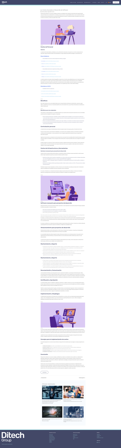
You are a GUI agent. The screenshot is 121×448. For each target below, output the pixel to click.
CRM (42, 420)
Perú (43, 63)
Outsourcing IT (94, 2)
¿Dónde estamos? (75, 435)
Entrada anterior (43, 377)
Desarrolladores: (45, 56)
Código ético (98, 434)
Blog (106, 2)
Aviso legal (98, 436)
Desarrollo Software (73, 2)
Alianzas (99, 2)
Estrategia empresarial (44, 403)
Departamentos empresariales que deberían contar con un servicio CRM (52, 419)
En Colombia (43, 61)
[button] (116, 2)
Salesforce (50, 442)
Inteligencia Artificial (80, 2)
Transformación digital (87, 2)
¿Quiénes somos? (75, 434)
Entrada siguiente (82, 377)
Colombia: (44, 71)
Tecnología (51, 403)
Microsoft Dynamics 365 (52, 438)
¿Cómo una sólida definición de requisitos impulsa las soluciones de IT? (73, 419)
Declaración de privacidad (100, 437)
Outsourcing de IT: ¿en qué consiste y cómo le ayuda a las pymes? (72, 400)
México (43, 66)
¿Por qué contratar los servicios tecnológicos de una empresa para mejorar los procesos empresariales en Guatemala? (51, 401)
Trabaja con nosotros (75, 437)
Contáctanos (44, 372)
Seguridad (49, 11)
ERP (69, 420)
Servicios (52, 11)
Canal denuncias (99, 435)
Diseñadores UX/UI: (46, 86)
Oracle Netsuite (71, 401)
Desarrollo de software (43, 11)
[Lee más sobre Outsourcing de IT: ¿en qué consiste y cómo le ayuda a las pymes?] (73, 391)
